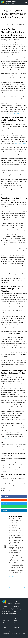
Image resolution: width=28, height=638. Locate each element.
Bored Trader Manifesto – (21, 143)
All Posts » (11, 576)
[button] (26, 2)
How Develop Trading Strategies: (15, 113)
